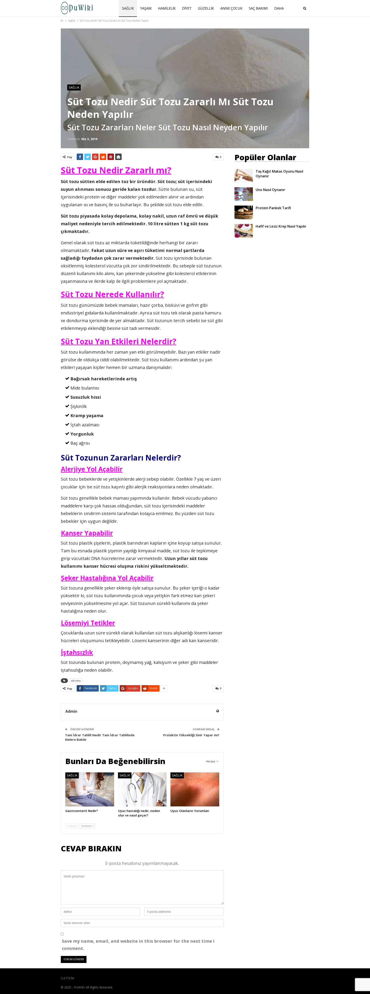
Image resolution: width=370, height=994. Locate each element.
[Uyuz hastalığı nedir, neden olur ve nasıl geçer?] (142, 789)
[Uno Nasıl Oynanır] (243, 194)
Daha (279, 8)
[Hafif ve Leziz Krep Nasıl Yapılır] (243, 231)
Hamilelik (167, 8)
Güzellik (206, 8)
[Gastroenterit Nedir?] (89, 789)
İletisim (67, 978)
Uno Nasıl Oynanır (270, 189)
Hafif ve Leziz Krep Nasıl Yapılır (281, 226)
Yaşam (146, 8)
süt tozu (76, 680)
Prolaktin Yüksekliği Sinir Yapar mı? (191, 735)
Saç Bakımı (258, 8)
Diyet (187, 8)
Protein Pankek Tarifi (273, 208)
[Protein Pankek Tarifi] (243, 212)
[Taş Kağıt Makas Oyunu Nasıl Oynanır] (243, 176)
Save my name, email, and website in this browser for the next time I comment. (138, 944)
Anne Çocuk (231, 8)
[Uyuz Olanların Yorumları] (194, 789)
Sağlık (128, 8)
